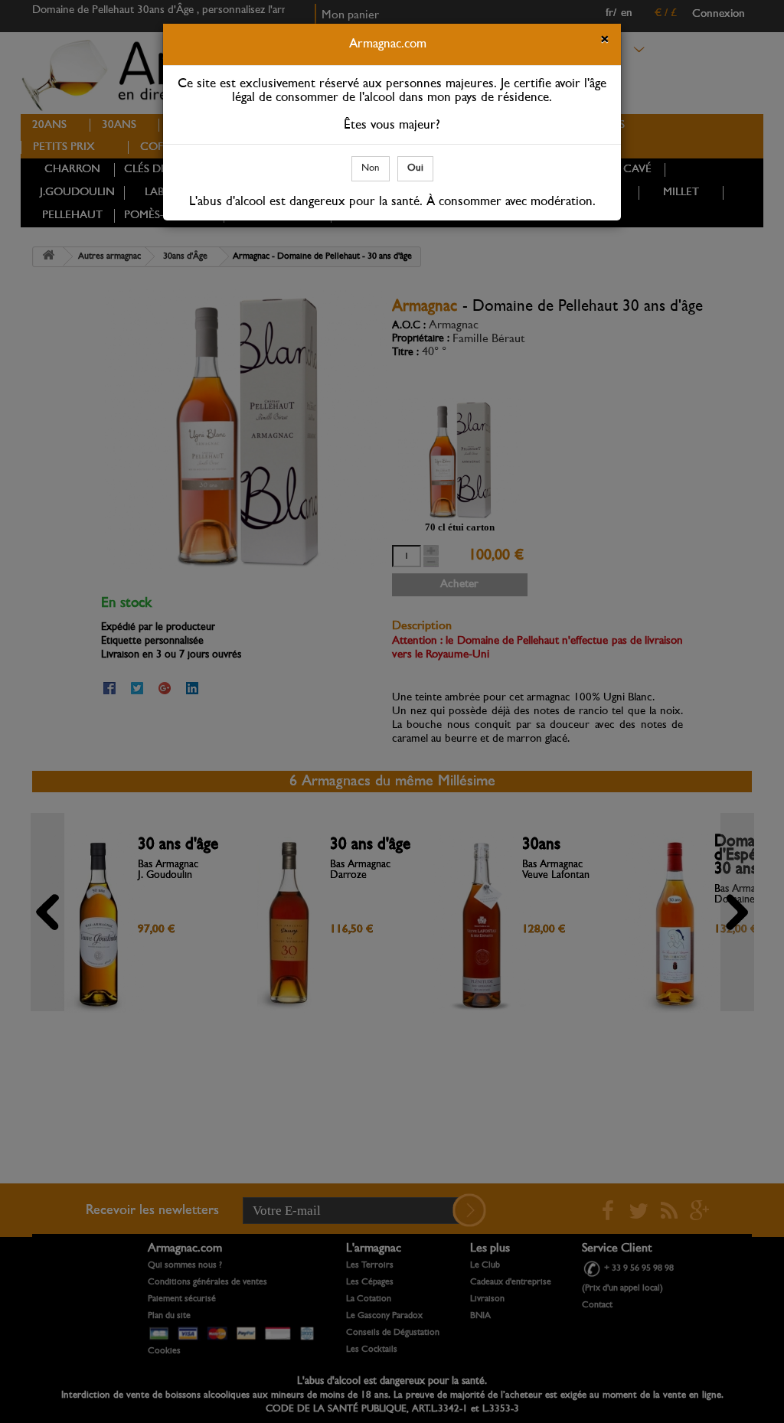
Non (370, 168)
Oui (415, 168)
